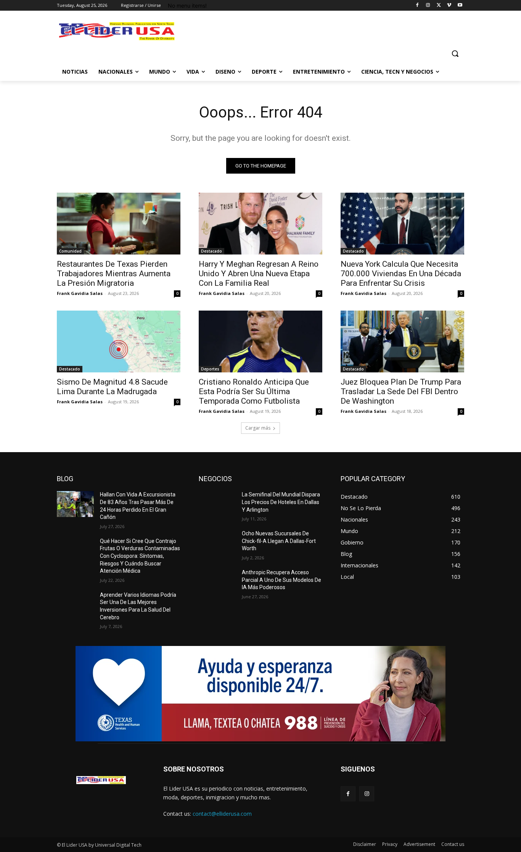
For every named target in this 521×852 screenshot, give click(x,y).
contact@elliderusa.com (222, 813)
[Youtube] (459, 5)
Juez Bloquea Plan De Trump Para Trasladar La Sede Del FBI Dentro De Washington (401, 391)
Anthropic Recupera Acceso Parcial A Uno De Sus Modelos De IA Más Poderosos (281, 579)
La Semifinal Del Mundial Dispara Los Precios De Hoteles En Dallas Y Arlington (281, 501)
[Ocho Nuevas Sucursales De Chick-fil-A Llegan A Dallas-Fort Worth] (217, 543)
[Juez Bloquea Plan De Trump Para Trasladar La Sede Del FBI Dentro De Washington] (402, 341)
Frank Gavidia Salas (80, 293)
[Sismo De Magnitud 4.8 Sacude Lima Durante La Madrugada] (118, 341)
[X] (438, 5)
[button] (455, 53)
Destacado (211, 251)
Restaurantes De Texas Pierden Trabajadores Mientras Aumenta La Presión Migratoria (113, 273)
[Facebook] (417, 5)
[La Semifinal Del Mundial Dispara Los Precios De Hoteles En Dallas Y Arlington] (217, 504)
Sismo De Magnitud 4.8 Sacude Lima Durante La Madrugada (112, 386)
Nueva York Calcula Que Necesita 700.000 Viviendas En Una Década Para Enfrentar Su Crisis (401, 273)
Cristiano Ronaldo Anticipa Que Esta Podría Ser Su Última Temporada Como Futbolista (254, 391)
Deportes (210, 369)
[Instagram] (428, 5)
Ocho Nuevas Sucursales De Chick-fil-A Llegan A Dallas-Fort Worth (279, 540)
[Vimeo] (449, 5)
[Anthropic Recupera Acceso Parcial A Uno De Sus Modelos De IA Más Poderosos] (217, 582)
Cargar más (257, 428)
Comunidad (70, 251)
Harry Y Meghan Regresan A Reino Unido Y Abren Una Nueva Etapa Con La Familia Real (258, 273)
